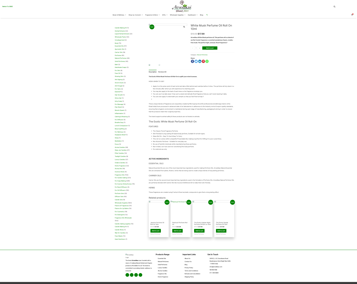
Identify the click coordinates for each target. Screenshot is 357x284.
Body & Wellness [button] (118, 15)
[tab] (153, 72)
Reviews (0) (162, 72)
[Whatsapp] (207, 61)
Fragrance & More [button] (151, 15)
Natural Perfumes (202, 55)
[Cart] (352, 15)
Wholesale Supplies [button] (177, 15)
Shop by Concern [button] (135, 15)
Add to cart (210, 48)
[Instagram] (136, 275)
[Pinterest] (203, 61)
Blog (201, 15)
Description (153, 72)
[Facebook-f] (127, 275)
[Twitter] (196, 61)
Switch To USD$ (7, 6)
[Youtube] (140, 275)
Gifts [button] (164, 15)
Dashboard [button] (192, 15)
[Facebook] (192, 61)
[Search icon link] (207, 15)
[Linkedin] (199, 61)
